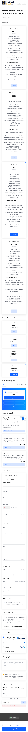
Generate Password (10, 587)
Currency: (6, 17)
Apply (23, 702)
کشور (4, 520)
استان (4, 546)
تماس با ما (9, 721)
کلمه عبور (5, 581)
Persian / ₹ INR (14, 717)
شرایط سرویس (18, 725)
